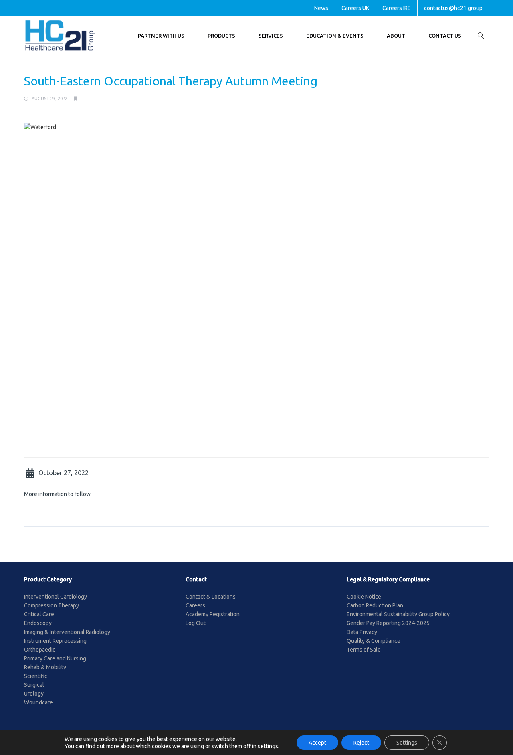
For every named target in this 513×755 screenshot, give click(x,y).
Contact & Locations (211, 596)
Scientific (35, 676)
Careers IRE (396, 8)
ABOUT (396, 35)
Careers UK (355, 8)
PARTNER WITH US (161, 35)
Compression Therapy (51, 605)
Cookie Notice (364, 596)
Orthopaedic (39, 649)
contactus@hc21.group (453, 8)
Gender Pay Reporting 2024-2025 (388, 623)
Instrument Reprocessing (55, 641)
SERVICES (271, 35)
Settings (406, 742)
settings (268, 746)
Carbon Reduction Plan (375, 605)
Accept (317, 742)
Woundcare (38, 702)
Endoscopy (38, 623)
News (321, 8)
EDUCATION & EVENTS (335, 35)
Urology (34, 693)
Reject (361, 742)
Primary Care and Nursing (55, 658)
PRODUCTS (221, 35)
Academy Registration (213, 614)
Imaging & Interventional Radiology (67, 632)
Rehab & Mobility (45, 667)
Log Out (196, 623)
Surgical (34, 685)
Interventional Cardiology (55, 596)
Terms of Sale (364, 649)
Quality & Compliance (373, 641)
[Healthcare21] (60, 35)
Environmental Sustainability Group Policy (398, 614)
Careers (195, 605)
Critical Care (39, 614)
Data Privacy (362, 632)
